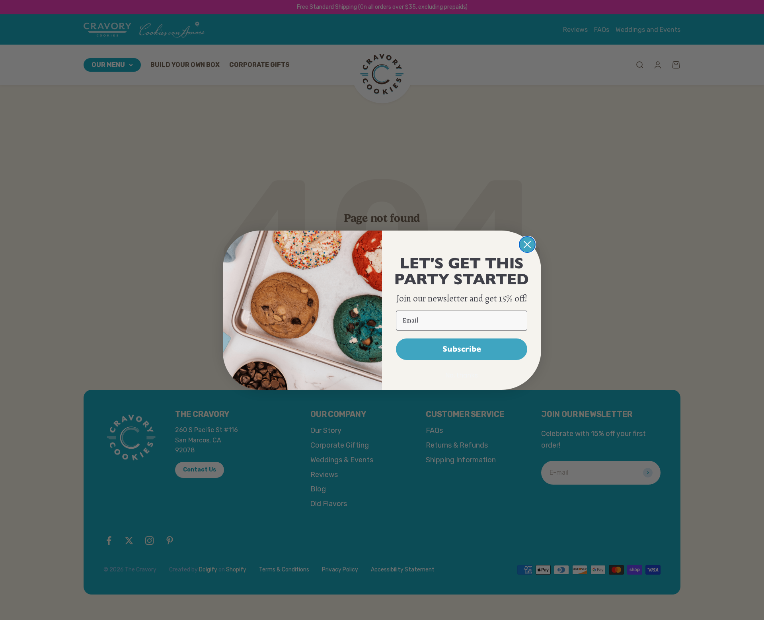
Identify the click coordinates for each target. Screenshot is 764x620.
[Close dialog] (527, 244)
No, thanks (461, 375)
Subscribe (461, 349)
